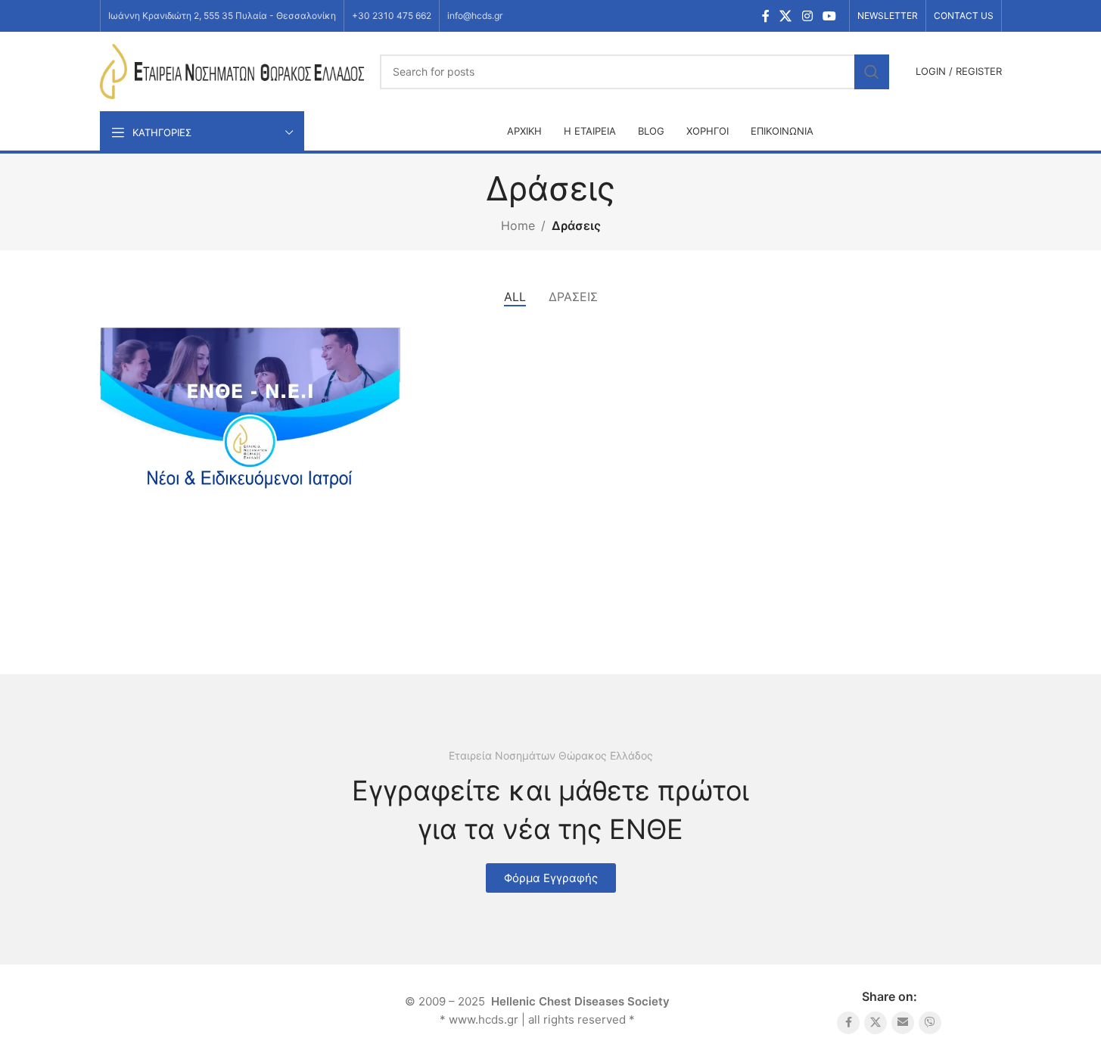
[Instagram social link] (807, 16)
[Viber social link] (930, 1022)
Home (518, 225)
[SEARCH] (871, 71)
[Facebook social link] (766, 16)
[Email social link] (902, 1022)
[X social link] (786, 16)
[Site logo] (232, 70)
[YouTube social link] (829, 16)
